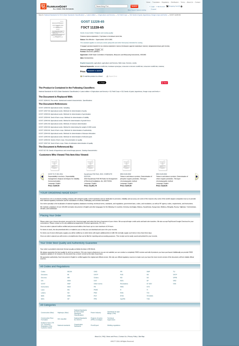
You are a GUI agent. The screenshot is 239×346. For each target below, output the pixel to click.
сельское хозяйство (151, 66)
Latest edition (91, 15)
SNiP (148, 271)
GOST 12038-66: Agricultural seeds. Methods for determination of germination (65, 114)
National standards (64, 325)
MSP (69, 284)
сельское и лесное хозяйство (132, 66)
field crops (122, 63)
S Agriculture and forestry (106, 15)
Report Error (113, 76)
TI (147, 290)
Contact (197, 2)
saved (153, 9)
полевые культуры (114, 66)
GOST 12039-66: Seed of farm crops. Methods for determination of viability (64, 117)
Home (148, 2)
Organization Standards (78, 325)
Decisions (44, 274)
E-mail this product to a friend (92, 76)
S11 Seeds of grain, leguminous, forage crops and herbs (148, 15)
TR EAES (150, 296)
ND (68, 293)
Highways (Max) (63, 312)
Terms (183, 2)
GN (42, 280)
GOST (43, 284)
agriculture (97, 63)
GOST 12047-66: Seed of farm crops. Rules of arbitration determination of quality (66, 143)
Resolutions (124, 284)
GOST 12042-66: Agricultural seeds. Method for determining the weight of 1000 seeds (67, 127)
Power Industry (96, 312)
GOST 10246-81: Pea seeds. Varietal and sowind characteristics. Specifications (65, 100)
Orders (96, 277)
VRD (174, 280)
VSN (174, 284)
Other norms (98, 284)
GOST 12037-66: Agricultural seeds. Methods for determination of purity (63, 111)
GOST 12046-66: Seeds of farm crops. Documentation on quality (60, 140)
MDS (42, 299)
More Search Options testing (137, 10)
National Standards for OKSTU (80, 319)
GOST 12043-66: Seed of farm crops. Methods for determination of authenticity (65, 130)
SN (148, 274)
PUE (121, 274)
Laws (43, 290)
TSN (148, 299)
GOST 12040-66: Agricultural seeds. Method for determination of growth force (65, 120)
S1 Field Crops (122, 15)
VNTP (175, 274)
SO (148, 277)
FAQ (103, 336)
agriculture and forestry (110, 63)
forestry (129, 63)
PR (121, 271)
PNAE (96, 290)
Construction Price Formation (47, 319)
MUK (69, 287)
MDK (42, 296)
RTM (122, 296)
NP (68, 299)
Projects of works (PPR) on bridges (96, 319)
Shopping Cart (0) (174, 6)
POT (95, 296)
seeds (134, 63)
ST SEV (149, 284)
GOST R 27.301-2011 (55, 174)
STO (148, 287)
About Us (190, 2)
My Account (161, 6)
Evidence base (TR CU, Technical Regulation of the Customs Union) (47, 325)
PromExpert (95, 325)
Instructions (45, 287)
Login (153, 6)
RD (121, 277)
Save (165, 83)
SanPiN (122, 299)
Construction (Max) (47, 312)
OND (95, 271)
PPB (95, 299)
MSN (69, 280)
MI (68, 274)
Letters (43, 293)
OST (95, 280)
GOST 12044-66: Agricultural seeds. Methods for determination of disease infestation (67, 133)
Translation (156, 2)
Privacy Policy (132, 336)
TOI (148, 293)
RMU (122, 287)
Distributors (175, 2)
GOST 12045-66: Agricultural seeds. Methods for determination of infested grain (65, 137)
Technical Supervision (111, 319)
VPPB (175, 277)
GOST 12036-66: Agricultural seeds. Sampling (54, 108)
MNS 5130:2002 (125, 174)
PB (95, 287)
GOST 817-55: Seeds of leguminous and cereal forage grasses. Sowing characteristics (68, 150)
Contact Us (123, 336)
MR (68, 277)
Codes (43, 271)
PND (95, 293)
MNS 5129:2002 (161, 174)
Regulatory (165, 2)
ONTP (96, 274)
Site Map (141, 336)
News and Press (112, 336)
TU (174, 271)
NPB (68, 296)
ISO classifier (62, 319)
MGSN (69, 271)
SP (148, 280)
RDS (121, 280)
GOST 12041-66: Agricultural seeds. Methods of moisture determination (63, 124)
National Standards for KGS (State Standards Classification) (64, 15)
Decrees (44, 277)
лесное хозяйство (101, 66)
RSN (121, 293)
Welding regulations (113, 325)
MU (68, 290)
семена (161, 66)
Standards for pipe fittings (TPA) (113, 312)
